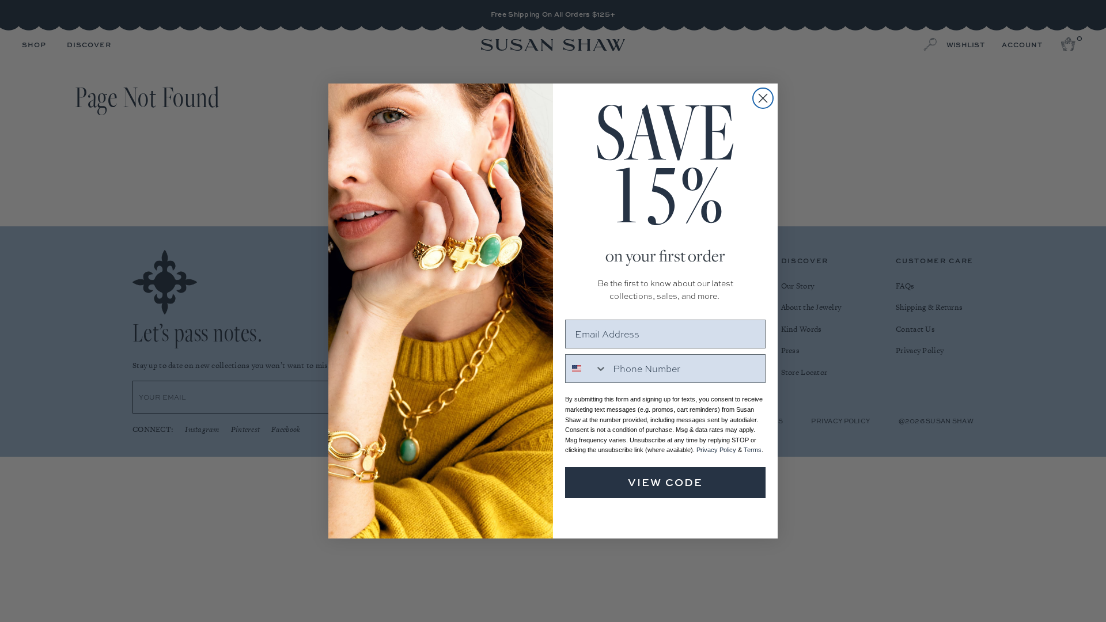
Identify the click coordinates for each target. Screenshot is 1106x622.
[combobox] (586, 368)
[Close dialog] (763, 98)
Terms (753, 449)
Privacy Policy (716, 449)
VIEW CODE (665, 482)
